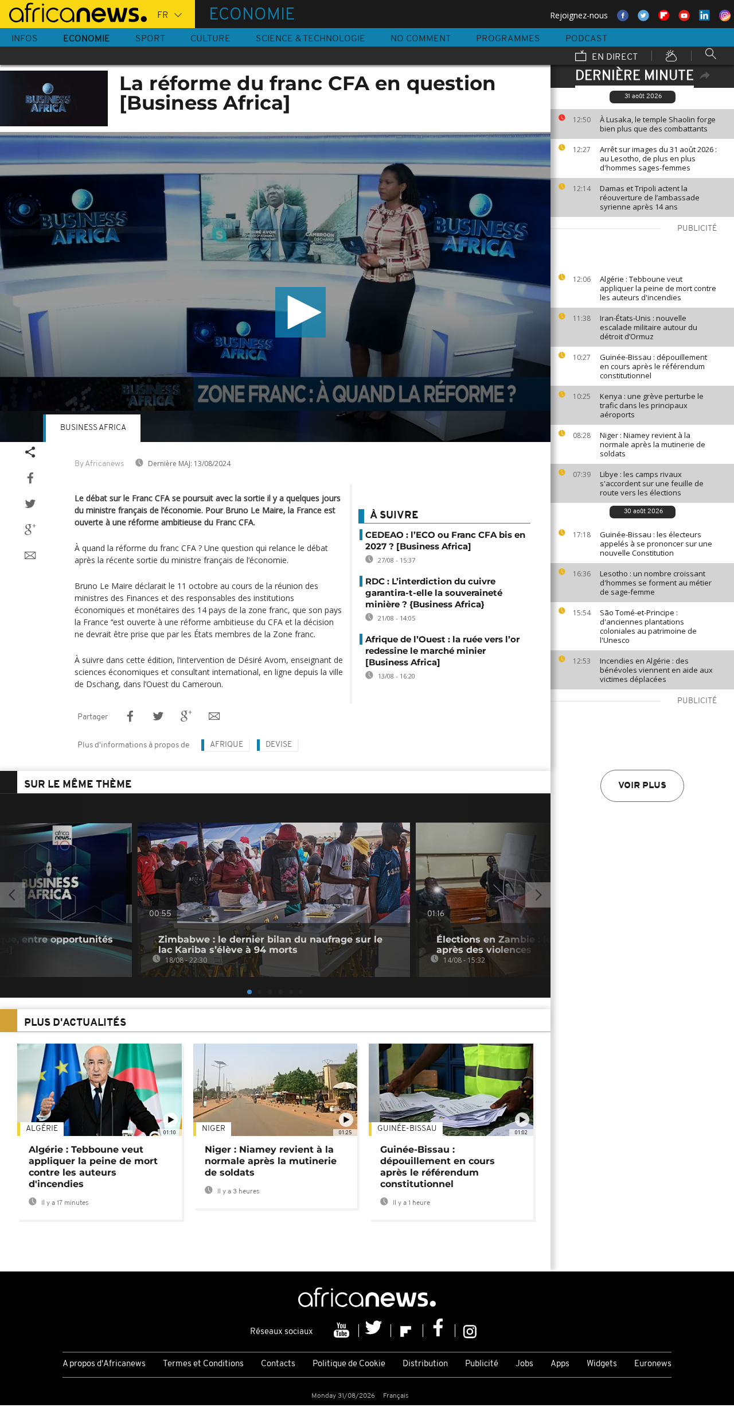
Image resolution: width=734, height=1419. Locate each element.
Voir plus (642, 785)
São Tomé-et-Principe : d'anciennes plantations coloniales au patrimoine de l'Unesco (648, 626)
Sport (150, 39)
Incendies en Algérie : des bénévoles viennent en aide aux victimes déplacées (656, 670)
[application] (275, 287)
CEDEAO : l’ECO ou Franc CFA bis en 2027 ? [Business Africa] (445, 540)
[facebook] (439, 1330)
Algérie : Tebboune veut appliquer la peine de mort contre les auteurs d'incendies (658, 288)
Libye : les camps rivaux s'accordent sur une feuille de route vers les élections (652, 483)
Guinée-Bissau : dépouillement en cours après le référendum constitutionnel (653, 366)
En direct (613, 57)
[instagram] (470, 1330)
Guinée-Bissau (407, 1129)
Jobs (524, 1364)
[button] (300, 312)
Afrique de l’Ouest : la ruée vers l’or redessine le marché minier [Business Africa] (442, 651)
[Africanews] (73, 11)
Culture (210, 39)
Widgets (602, 1364)
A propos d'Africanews (104, 1364)
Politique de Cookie (349, 1364)
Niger (213, 1129)
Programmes (508, 39)
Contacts (278, 1364)
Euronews (652, 1364)
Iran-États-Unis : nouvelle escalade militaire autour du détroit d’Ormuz (648, 327)
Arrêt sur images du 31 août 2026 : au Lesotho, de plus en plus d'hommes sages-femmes (658, 158)
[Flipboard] (407, 1330)
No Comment (421, 39)
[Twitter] (375, 1330)
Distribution (425, 1364)
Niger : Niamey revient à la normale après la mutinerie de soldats (652, 444)
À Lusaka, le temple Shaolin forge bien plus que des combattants (658, 124)
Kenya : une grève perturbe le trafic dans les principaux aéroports (652, 405)
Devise (279, 744)
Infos (24, 39)
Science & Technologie (310, 39)
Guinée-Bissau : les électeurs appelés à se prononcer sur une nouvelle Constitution (656, 543)
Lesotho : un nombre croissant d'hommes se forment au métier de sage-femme (656, 582)
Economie (86, 39)
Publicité (481, 1364)
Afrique (226, 744)
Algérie (42, 1129)
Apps (559, 1364)
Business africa (93, 428)
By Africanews (99, 464)
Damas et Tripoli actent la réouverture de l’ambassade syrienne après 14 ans (650, 197)
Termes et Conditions (203, 1364)
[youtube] (343, 1330)
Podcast (586, 39)
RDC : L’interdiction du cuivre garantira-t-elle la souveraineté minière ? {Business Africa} (433, 593)
